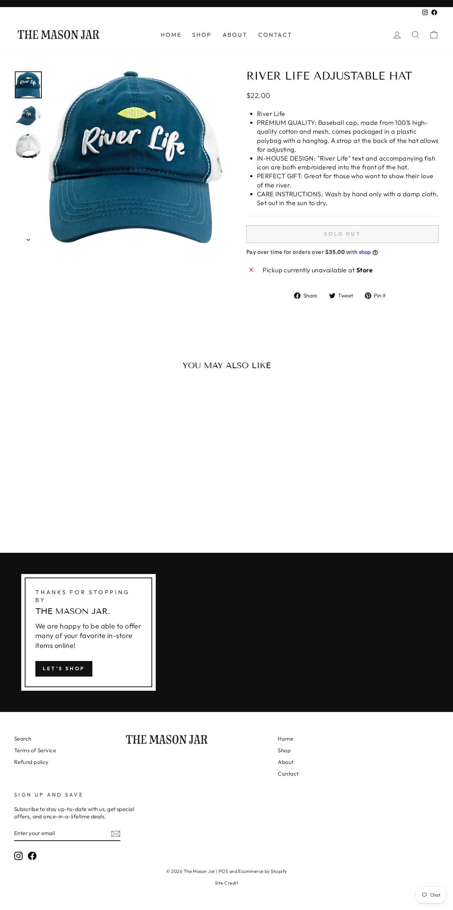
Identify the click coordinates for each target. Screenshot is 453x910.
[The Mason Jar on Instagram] (18, 856)
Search (22, 738)
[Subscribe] (115, 833)
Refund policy (31, 762)
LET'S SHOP (64, 668)
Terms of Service (35, 750)
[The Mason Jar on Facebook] (32, 856)
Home (171, 34)
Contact (275, 34)
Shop (202, 34)
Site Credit (226, 883)
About (235, 34)
